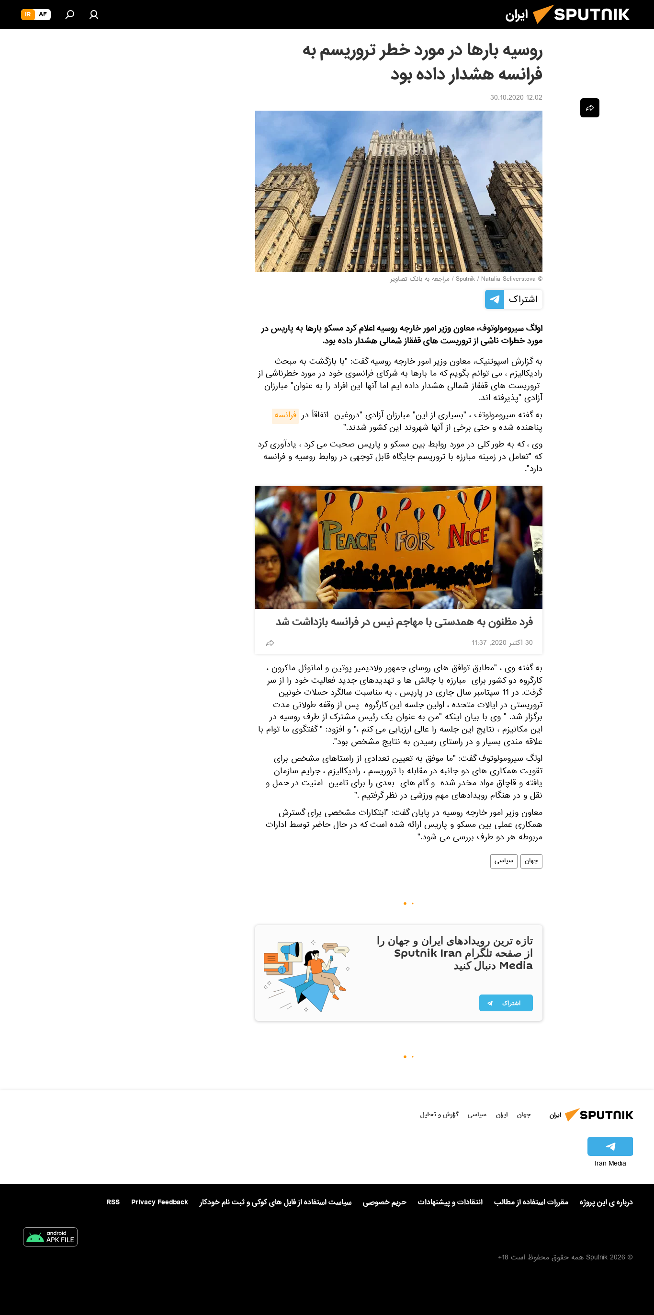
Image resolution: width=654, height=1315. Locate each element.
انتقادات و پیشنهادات (450, 1202)
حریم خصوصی (384, 1202)
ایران (501, 1114)
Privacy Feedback (159, 1202)
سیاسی (504, 861)
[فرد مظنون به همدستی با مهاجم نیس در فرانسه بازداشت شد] (398, 547)
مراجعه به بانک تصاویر (420, 280)
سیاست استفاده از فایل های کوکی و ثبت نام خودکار (275, 1202)
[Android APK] (50, 1238)
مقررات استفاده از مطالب (531, 1202)
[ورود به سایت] (93, 14)
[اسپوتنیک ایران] (585, 27)
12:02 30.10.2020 (516, 98)
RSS (113, 1202)
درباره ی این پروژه (606, 1202)
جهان (531, 861)
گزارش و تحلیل (439, 1114)
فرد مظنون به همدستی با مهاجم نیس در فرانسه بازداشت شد (404, 622)
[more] (270, 642)
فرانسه (285, 416)
